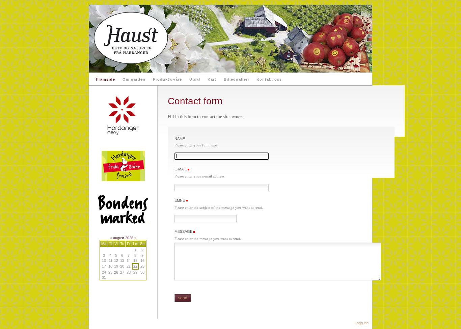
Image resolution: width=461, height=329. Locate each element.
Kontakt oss (269, 79)
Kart (212, 79)
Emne (179, 200)
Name (179, 139)
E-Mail (181, 169)
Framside (105, 79)
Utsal (194, 79)
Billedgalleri (236, 79)
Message (183, 231)
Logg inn (362, 323)
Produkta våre (167, 79)
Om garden (134, 79)
